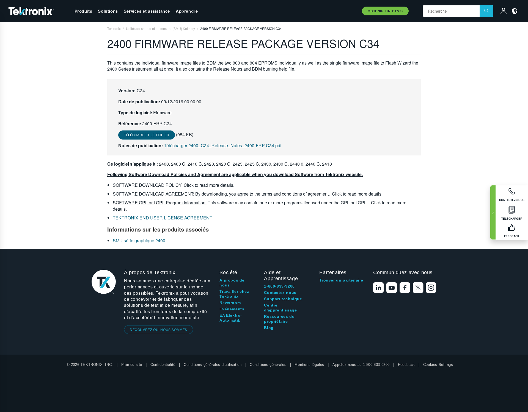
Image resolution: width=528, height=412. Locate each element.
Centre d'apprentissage (280, 307)
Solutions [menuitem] (108, 11)
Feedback (406, 365)
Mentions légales (309, 365)
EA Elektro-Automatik (230, 317)
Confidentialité (162, 365)
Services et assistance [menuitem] (147, 11)
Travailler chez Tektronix (234, 294)
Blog (268, 327)
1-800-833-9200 (279, 286)
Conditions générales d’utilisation (212, 365)
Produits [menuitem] (83, 11)
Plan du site (131, 365)
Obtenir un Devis (385, 11)
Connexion (501, 12)
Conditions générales (268, 365)
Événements (231, 309)
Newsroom (230, 302)
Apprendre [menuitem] (187, 11)
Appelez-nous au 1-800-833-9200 (361, 365)
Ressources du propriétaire (279, 319)
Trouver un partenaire (341, 280)
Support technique (283, 299)
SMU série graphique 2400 (139, 240)
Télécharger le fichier (146, 134)
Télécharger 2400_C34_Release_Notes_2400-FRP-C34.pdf (222, 145)
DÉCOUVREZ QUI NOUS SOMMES (158, 329)
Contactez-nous (280, 292)
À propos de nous (231, 282)
